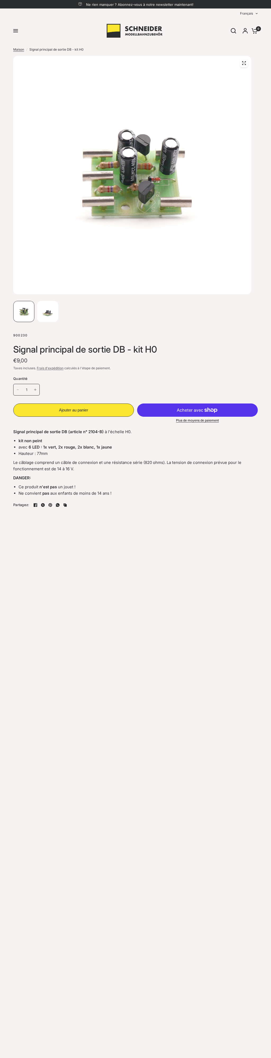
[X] (43, 505)
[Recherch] (233, 31)
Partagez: (21, 505)
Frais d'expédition (50, 368)
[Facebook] (35, 505)
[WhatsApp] (58, 505)
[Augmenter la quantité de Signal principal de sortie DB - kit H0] (35, 389)
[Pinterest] (50, 505)
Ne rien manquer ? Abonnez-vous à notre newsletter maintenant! (139, 4)
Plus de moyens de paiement (197, 420)
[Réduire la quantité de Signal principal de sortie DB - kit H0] (17, 389)
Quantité (20, 378)
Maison (18, 49)
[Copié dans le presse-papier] (65, 505)
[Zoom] (244, 63)
